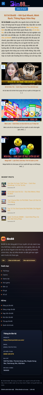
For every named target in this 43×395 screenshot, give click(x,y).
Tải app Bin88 (7, 321)
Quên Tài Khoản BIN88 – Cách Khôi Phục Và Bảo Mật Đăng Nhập (23, 218)
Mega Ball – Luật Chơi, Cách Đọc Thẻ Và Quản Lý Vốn (21, 160)
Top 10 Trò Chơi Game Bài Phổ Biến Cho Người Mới (24, 209)
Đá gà (5, 290)
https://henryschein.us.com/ (13, 340)
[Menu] (3, 3)
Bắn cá (5, 287)
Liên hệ (32, 389)
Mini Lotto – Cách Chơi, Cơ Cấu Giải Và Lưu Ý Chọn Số (21, 124)
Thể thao (6, 271)
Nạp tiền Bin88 (8, 313)
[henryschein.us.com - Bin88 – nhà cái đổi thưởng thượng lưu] (21, 3)
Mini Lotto (30, 27)
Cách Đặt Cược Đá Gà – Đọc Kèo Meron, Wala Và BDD (24, 193)
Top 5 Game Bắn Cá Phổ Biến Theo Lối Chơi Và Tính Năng (24, 201)
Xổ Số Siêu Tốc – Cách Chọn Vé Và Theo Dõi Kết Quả (21, 87)
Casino (5, 275)
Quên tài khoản (8, 325)
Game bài (6, 279)
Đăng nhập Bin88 (9, 309)
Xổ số (5, 294)
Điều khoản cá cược (21, 389)
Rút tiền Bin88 (8, 317)
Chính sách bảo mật (7, 389)
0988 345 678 (8, 354)
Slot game (6, 283)
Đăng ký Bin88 (8, 305)
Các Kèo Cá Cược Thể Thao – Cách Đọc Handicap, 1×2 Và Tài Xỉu (22, 184)
